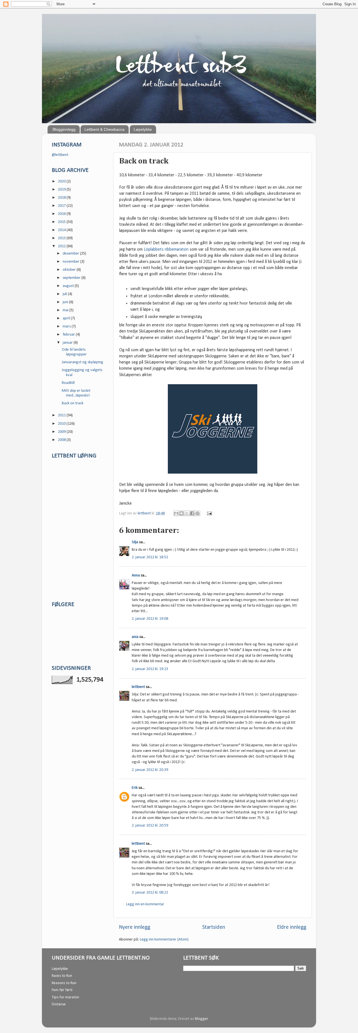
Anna (136, 575)
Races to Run (62, 976)
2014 (62, 230)
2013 (62, 238)
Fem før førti (62, 990)
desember (71, 253)
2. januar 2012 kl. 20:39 (150, 770)
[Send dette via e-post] (176, 513)
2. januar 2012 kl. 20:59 (150, 825)
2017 (62, 206)
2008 (62, 440)
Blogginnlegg (64, 129)
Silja (135, 542)
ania (135, 637)
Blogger (201, 1019)
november (71, 262)
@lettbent (60, 155)
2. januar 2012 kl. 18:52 (150, 557)
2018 (62, 198)
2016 (62, 214)
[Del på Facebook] (192, 513)
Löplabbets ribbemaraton (166, 249)
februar (69, 335)
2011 (62, 415)
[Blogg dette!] (181, 513)
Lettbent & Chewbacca (104, 129)
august (69, 286)
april (67, 318)
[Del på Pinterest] (197, 513)
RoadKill (68, 383)
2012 (62, 246)
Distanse (59, 1004)
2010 (62, 424)
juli (65, 294)
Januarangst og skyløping (82, 362)
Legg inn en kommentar (145, 904)
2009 (62, 432)
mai (66, 310)
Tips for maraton (65, 997)
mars (67, 326)
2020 (62, 181)
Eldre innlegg (291, 927)
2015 (62, 222)
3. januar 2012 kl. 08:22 (150, 892)
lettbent (145, 513)
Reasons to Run (64, 983)
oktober (70, 270)
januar (68, 343)
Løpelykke (143, 129)
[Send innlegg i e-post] (208, 513)
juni (66, 302)
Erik (135, 788)
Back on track (72, 403)
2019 (62, 189)
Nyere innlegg (134, 927)
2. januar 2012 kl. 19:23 (150, 669)
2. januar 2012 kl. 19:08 (150, 619)
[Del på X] (187, 513)
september (72, 278)
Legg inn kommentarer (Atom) (164, 939)
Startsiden (213, 927)
